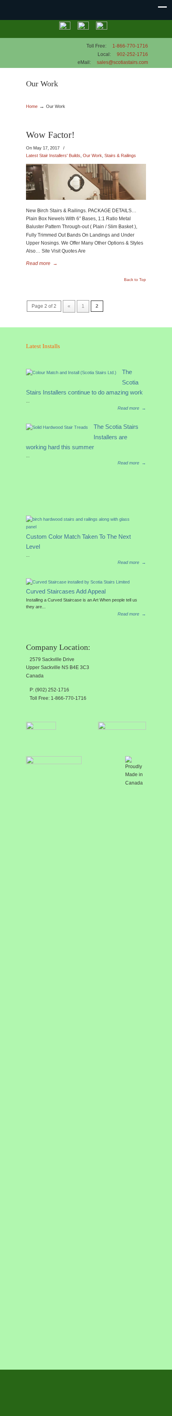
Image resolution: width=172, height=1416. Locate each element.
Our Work (92, 155)
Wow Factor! (50, 135)
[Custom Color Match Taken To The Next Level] (83, 526)
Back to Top (135, 280)
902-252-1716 (132, 54)
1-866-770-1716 (130, 46)
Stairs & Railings (120, 155)
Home (32, 106)
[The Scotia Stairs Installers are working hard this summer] (57, 427)
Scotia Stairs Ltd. (46, 50)
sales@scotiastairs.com (122, 62)
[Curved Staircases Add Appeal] (78, 582)
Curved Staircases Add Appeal (66, 591)
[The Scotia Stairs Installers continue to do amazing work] (71, 372)
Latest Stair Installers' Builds (53, 155)
